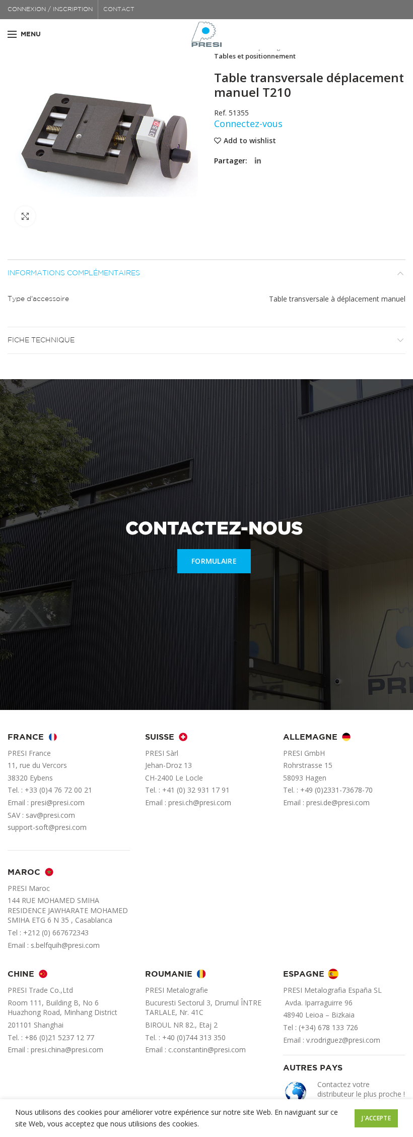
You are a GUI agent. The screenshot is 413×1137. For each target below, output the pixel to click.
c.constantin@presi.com (207, 1049)
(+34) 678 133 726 (328, 1027)
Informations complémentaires (74, 273)
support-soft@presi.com (47, 827)
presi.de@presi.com (338, 802)
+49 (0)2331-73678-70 (336, 790)
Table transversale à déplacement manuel (337, 299)
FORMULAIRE (214, 561)
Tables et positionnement (255, 56)
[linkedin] (258, 160)
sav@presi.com (50, 815)
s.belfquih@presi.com (65, 945)
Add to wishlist (250, 140)
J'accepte (376, 1118)
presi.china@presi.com (67, 1049)
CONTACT (118, 9)
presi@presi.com (58, 802)
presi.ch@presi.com (199, 802)
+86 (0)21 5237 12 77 (59, 1037)
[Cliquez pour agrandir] (25, 216)
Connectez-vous (248, 123)
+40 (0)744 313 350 (194, 1037)
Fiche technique (41, 340)
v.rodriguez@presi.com (343, 1040)
